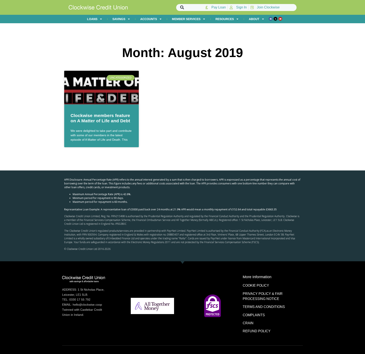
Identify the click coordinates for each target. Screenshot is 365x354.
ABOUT (254, 19)
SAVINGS (118, 19)
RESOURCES (224, 19)
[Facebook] (270, 19)
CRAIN (248, 323)
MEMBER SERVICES (186, 19)
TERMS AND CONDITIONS (264, 307)
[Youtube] (280, 19)
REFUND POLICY (257, 331)
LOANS (92, 19)
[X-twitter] (275, 19)
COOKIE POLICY (256, 285)
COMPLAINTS (254, 315)
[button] (182, 7)
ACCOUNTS (148, 19)
